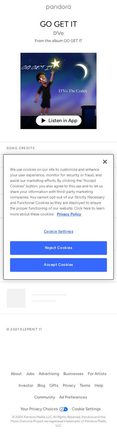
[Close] (105, 161)
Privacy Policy (69, 214)
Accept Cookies (58, 265)
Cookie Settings (58, 231)
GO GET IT (58, 24)
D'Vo (58, 33)
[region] (58, 217)
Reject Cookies (58, 248)
